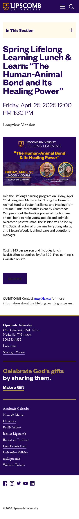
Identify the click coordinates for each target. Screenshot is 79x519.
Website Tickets (14, 465)
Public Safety (12, 428)
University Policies (15, 453)
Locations (9, 346)
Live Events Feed (14, 446)
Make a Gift (13, 387)
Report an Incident (16, 440)
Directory (9, 421)
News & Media (13, 415)
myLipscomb (11, 459)
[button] (39, 30)
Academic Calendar (16, 409)
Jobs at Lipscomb (14, 434)
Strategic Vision (14, 352)
